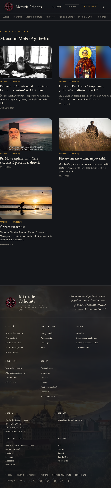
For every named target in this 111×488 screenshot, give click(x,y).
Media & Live (85, 17)
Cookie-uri (80, 475)
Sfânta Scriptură (34, 17)
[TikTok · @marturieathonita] (47, 480)
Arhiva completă (12, 352)
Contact (44, 377)
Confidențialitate (61, 475)
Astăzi (6, 17)
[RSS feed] (68, 480)
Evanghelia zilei (47, 333)
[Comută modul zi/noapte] (103, 6)
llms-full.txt (62, 457)
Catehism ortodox (13, 342)
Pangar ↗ (45, 391)
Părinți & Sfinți (67, 17)
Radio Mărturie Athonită (86, 337)
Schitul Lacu (10, 382)
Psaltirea (17, 17)
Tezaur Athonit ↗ (48, 396)
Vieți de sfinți (11, 337)
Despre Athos (11, 377)
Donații (44, 382)
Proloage (45, 342)
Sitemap (61, 449)
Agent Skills (63, 461)
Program (72, 7)
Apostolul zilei (46, 337)
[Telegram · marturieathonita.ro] (54, 480)
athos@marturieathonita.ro (70, 420)
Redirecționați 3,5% (49, 386)
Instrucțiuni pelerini (13, 368)
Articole (50, 17)
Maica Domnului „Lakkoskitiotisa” (20, 445)
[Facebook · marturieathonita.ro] (26, 480)
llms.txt (61, 453)
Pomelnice (10, 465)
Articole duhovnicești (14, 333)
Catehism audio (82, 347)
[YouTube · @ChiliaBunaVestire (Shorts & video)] (40, 480)
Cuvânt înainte (47, 368)
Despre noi (45, 372)
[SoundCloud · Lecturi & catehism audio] (61, 480)
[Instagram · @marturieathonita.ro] (33, 480)
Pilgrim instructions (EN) (16, 372)
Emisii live (80, 333)
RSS (59, 445)
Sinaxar (44, 347)
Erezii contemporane (14, 347)
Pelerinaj (102, 17)
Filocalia (9, 457)
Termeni (44, 475)
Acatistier (9, 461)
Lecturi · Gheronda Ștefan (87, 342)
